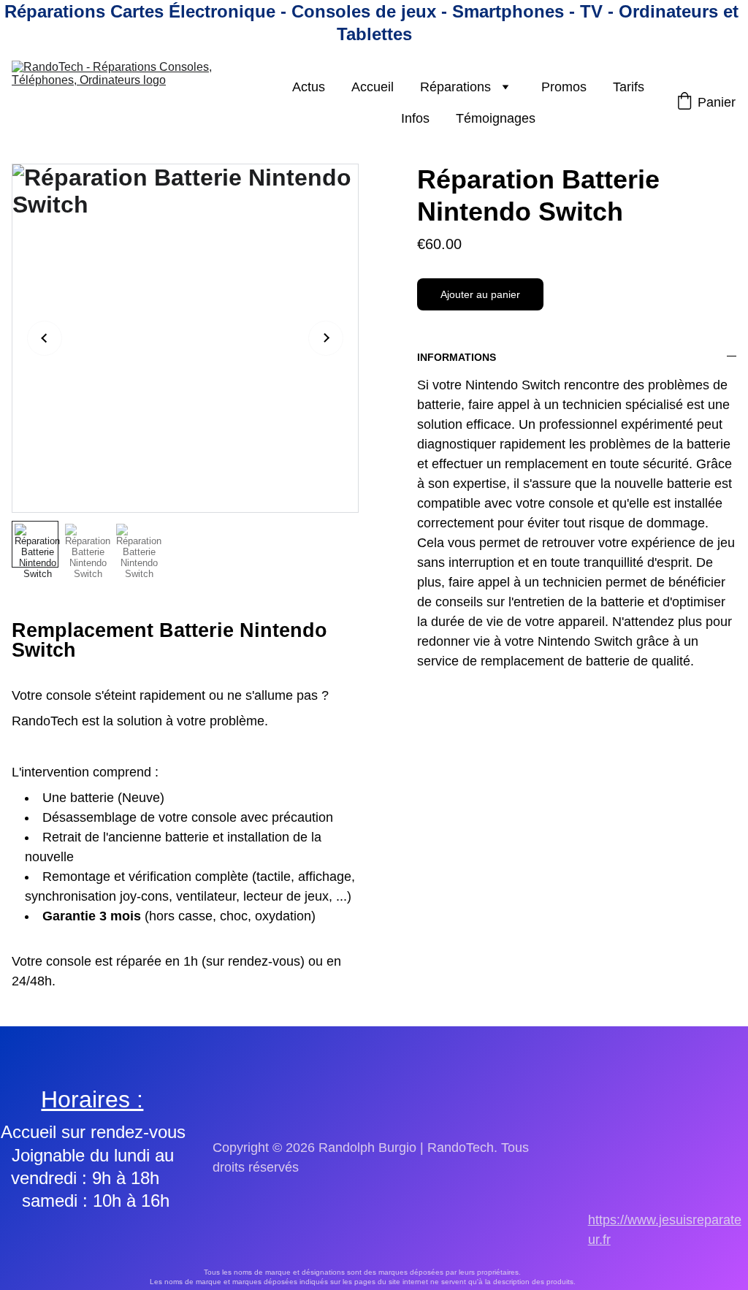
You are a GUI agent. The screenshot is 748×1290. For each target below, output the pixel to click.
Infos (415, 118)
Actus (308, 87)
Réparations (455, 87)
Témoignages (495, 118)
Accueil (372, 87)
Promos (564, 87)
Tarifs (628, 87)
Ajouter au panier (480, 294)
